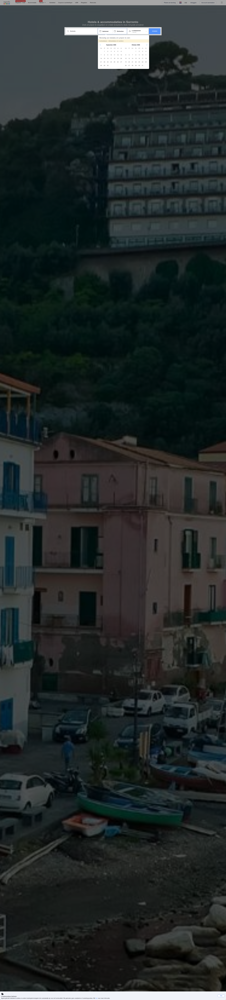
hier (97, 998)
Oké (221, 995)
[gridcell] (104, 51)
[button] (100, 45)
